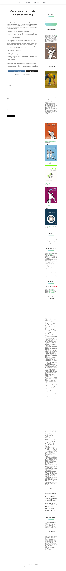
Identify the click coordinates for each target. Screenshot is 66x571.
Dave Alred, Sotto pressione (49, 226)
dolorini (46, 498)
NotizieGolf (51, 290)
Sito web (8, 109)
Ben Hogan (52, 493)
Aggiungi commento (26, 74)
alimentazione (46, 493)
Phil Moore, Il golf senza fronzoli (50, 162)
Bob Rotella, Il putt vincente (49, 205)
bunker (55, 493)
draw (48, 498)
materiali (55, 503)
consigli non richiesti (51, 496)
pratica (52, 506)
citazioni (49, 494)
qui (55, 239)
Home (20, 2)
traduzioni (50, 513)
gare (21, 79)
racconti (24, 79)
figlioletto (55, 498)
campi (46, 494)
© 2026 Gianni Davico (33, 564)
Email (8, 104)
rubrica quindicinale (51, 292)
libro (56, 35)
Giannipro (53, 500)
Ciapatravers (28, 2)
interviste (54, 501)
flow (47, 500)
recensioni (52, 510)
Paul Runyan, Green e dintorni (49, 183)
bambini (49, 493)
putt (53, 508)
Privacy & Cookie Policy (27, 566)
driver (50, 498)
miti (52, 504)
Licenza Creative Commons (38, 566)
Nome (8, 98)
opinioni (47, 506)
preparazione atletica (48, 508)
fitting (45, 500)
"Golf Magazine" (49, 254)
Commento (9, 85)
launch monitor (46, 503)
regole (46, 511)
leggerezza (50, 503)
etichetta (52, 498)
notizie (55, 504)
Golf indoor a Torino (53, 524)
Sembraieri (45, 2)
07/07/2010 (17, 74)
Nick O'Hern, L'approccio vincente (50, 141)
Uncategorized (23, 76)
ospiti (50, 506)
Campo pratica (36, 2)
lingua (52, 503)
